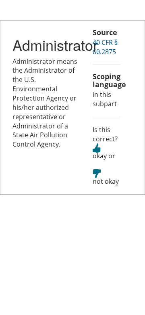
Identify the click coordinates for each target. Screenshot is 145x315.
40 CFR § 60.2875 (105, 47)
